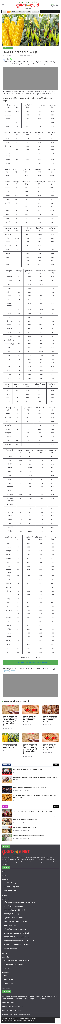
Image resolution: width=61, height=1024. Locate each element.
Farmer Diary (8, 983)
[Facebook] (4, 59)
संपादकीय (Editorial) (10, 948)
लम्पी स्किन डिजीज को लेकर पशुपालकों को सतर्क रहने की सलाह (28, 836)
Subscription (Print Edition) (13, 964)
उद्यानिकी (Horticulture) (11, 914)
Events (4, 953)
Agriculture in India (10, 890)
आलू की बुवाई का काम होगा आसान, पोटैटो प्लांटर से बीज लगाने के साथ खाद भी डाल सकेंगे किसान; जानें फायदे (35, 796)
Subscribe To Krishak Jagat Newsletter (17, 960)
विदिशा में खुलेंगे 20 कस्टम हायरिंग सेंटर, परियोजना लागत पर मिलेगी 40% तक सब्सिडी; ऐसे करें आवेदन (35, 778)
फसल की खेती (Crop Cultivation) (14, 910)
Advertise (5, 972)
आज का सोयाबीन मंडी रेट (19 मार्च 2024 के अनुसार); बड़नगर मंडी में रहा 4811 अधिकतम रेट (30, 749)
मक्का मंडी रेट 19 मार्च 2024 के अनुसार (10, 746)
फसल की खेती (22, 11)
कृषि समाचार (14, 11)
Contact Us (6, 988)
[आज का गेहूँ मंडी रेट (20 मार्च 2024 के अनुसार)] (30, 706)
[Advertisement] (30, 78)
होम (4, 11)
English (53, 4)
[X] (8, 59)
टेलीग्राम (13, 671)
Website (6, 976)
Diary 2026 (7, 968)
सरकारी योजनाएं (35, 11)
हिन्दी (57, 4)
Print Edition (8, 980)
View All (56, 765)
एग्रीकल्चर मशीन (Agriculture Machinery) (17, 937)
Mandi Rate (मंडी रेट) (10, 925)
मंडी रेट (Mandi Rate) (8, 48)
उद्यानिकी (28, 11)
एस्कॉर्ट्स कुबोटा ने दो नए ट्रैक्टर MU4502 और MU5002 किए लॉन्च (29, 788)
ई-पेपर (8, 11)
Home (4, 872)
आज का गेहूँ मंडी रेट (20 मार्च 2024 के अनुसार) (29, 719)
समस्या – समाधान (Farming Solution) (15, 921)
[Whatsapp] (11, 59)
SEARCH (5, 876)
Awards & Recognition (11, 887)
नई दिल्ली (22, 56)
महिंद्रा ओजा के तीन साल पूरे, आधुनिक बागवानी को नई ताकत (28, 770)
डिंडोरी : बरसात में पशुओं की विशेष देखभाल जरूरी (25, 819)
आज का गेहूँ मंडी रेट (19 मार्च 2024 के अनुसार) (49, 747)
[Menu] (3, 5)
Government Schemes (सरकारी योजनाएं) (17, 933)
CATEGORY (5, 899)
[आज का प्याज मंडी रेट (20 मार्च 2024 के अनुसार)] (50, 706)
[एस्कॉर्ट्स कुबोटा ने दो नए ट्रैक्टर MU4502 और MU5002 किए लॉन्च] (7, 789)
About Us (5, 880)
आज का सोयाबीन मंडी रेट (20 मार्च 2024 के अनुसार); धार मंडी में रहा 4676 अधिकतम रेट (10, 721)
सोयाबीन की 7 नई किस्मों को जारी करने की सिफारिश (32, 662)
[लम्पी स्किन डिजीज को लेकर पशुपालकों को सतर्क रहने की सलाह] (7, 837)
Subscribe (5, 957)
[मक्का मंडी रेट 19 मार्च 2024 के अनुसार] (10, 734)
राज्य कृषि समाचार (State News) (14, 906)
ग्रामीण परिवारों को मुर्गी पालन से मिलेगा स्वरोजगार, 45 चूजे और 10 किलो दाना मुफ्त (33, 811)
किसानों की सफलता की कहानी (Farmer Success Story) (20, 941)
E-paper (5, 895)
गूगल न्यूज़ (6, 671)
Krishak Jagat (28, 56)
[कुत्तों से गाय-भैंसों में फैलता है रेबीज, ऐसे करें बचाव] (7, 829)
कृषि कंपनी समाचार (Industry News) (15, 929)
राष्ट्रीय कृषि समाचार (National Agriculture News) (19, 902)
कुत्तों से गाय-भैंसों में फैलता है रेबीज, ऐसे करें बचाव (25, 828)
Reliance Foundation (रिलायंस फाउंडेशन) (17, 945)
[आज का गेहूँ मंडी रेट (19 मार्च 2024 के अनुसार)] (50, 734)
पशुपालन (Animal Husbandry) (13, 918)
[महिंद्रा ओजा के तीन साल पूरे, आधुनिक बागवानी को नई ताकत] (7, 771)
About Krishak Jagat (11, 883)
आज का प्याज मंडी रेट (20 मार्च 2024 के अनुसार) (50, 719)
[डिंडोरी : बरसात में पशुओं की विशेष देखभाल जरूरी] (7, 821)
